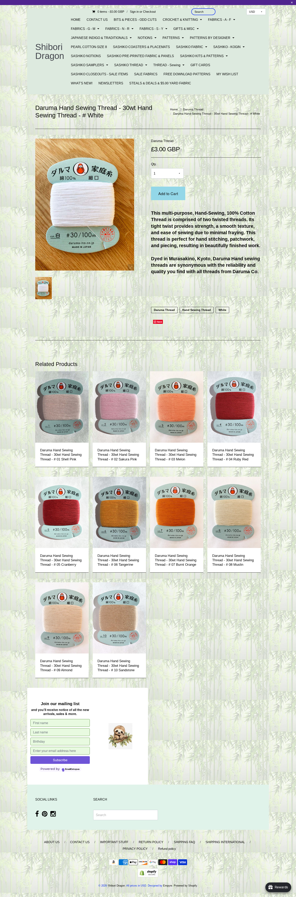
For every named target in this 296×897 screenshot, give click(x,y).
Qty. (153, 164)
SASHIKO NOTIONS (86, 56)
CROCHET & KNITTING (180, 19)
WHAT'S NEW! (81, 83)
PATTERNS (171, 38)
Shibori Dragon (49, 51)
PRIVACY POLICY (135, 848)
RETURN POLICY (151, 842)
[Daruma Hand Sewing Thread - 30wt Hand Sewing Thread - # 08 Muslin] (234, 512)
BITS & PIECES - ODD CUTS (135, 19)
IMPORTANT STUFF (114, 842)
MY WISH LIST (227, 74)
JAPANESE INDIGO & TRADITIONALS (99, 38)
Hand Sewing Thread (196, 310)
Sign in (134, 11)
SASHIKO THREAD (128, 65)
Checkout (149, 11)
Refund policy (167, 848)
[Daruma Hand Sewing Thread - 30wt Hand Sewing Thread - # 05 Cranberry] (62, 512)
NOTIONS (145, 38)
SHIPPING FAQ (184, 842)
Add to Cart (168, 193)
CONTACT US (97, 19)
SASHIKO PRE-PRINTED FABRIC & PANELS (140, 56)
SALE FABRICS (145, 74)
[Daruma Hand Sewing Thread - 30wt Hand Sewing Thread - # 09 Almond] (62, 617)
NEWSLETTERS (110, 83)
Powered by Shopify (185, 885)
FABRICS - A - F (219, 19)
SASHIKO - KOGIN (227, 47)
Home (174, 109)
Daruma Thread (193, 109)
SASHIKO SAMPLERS (87, 65)
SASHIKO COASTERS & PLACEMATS (141, 47)
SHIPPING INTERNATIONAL (225, 842)
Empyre (167, 885)
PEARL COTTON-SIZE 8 (89, 47)
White (222, 310)
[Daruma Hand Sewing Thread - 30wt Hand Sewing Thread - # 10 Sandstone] (119, 617)
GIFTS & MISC (184, 28)
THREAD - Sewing (166, 65)
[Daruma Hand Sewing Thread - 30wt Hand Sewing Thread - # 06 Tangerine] (119, 512)
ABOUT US (52, 842)
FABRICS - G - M (83, 28)
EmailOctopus (72, 769)
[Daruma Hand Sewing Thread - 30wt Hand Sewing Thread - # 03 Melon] (176, 406)
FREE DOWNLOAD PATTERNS (187, 74)
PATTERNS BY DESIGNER (210, 38)
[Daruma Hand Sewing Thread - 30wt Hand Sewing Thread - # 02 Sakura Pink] (119, 406)
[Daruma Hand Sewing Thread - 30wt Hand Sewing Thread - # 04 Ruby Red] (234, 406)
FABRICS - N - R (117, 28)
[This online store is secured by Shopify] (148, 872)
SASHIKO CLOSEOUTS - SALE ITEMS (99, 74)
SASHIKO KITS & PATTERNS (202, 56)
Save (159, 321)
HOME (76, 19)
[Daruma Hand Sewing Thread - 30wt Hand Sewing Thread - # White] (43, 288)
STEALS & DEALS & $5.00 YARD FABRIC (160, 83)
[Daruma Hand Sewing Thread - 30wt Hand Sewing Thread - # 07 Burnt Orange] (176, 512)
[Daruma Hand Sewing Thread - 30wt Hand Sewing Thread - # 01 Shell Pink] (62, 406)
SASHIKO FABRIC (189, 47)
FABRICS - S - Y (151, 28)
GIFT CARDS (200, 65)
